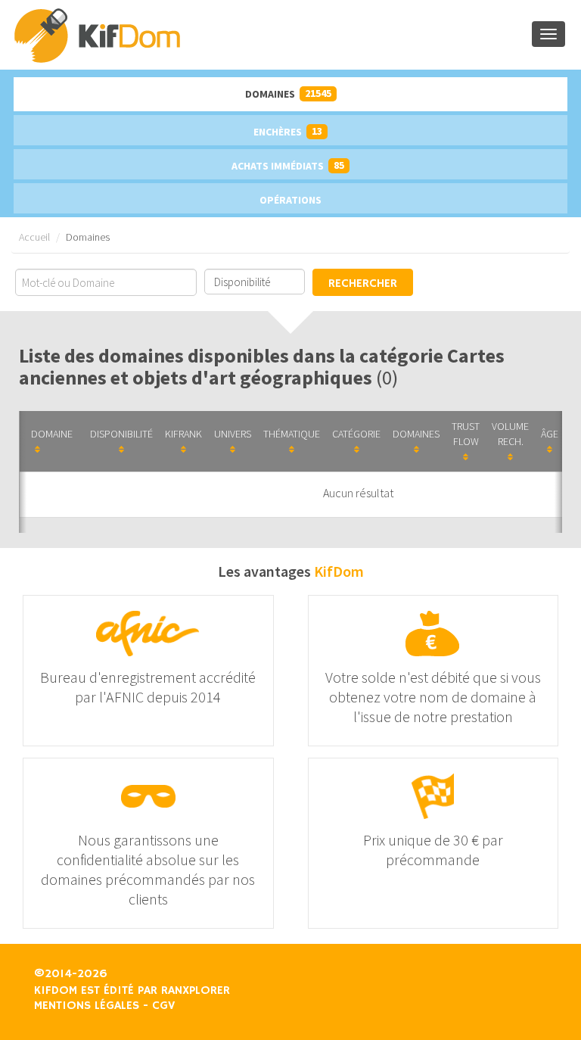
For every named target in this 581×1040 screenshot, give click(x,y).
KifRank (183, 434)
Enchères (287, 131)
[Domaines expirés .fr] (272, 35)
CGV (163, 1006)
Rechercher (362, 283)
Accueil (34, 237)
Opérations (290, 200)
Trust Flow (466, 433)
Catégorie (356, 434)
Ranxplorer (195, 990)
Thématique (291, 434)
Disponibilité (121, 434)
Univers (232, 434)
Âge (549, 434)
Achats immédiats (287, 165)
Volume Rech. (510, 433)
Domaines (288, 93)
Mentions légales (86, 1006)
